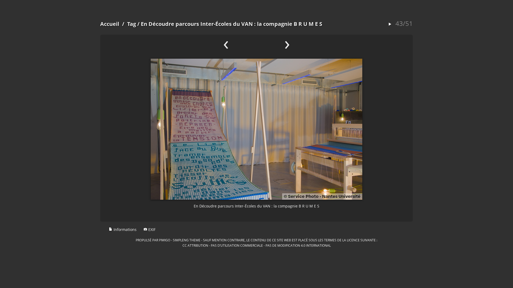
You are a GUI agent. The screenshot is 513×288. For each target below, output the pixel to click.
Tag (131, 23)
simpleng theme (186, 240)
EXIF (151, 229)
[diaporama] (390, 24)
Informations (124, 229)
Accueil (109, 23)
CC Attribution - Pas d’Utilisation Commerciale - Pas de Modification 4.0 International (256, 245)
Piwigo (164, 240)
